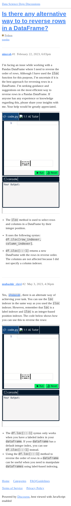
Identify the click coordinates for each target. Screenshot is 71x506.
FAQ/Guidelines (40, 481)
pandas (5, 39)
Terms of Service (12, 488)
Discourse (23, 496)
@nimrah (14, 295)
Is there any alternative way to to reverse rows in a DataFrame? (34, 21)
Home (5, 481)
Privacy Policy (35, 488)
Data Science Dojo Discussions (21, 4)
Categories (19, 481)
